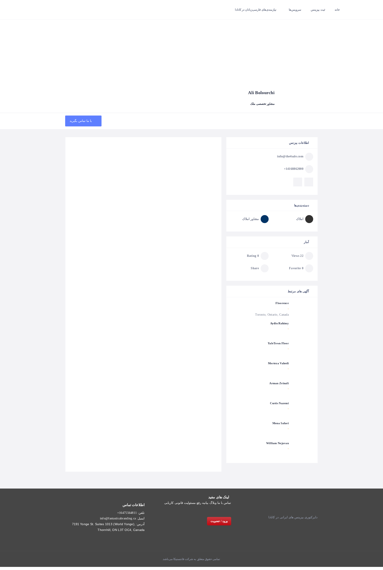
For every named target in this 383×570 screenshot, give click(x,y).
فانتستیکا (178, 559)
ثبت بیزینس (318, 9)
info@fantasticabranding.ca (118, 518)
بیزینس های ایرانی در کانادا (286, 517)
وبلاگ (213, 503)
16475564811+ (127, 513)
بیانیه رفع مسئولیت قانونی (192, 503)
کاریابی (169, 503)
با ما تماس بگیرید (81, 121)
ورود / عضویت (219, 521)
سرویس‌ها (295, 9)
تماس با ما (224, 503)
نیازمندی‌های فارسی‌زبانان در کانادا (255, 9)
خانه (337, 9)
